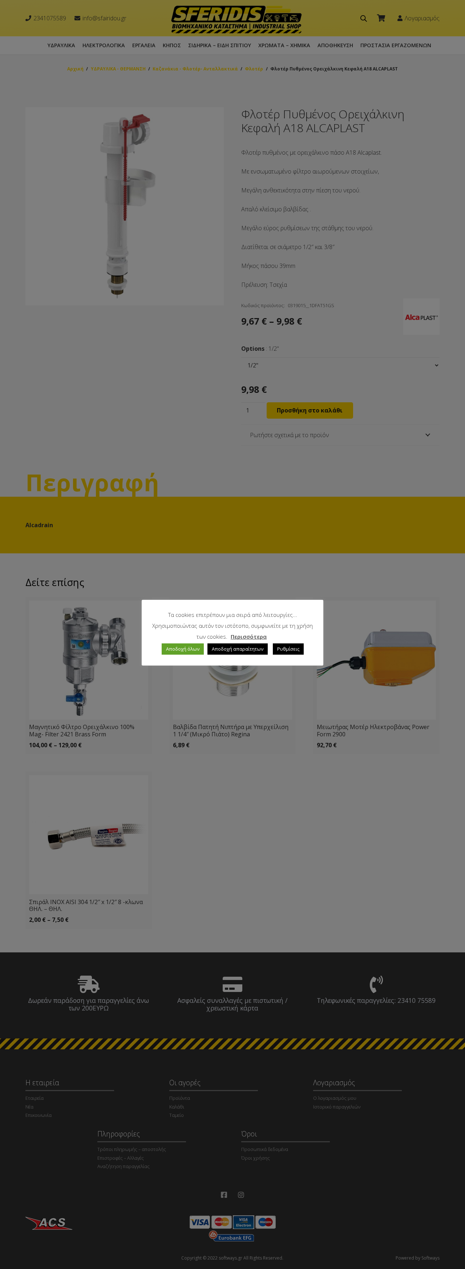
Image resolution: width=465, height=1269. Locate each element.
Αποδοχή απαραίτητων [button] (237, 649)
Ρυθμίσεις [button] (288, 649)
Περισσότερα (249, 636)
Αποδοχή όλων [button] (182, 649)
